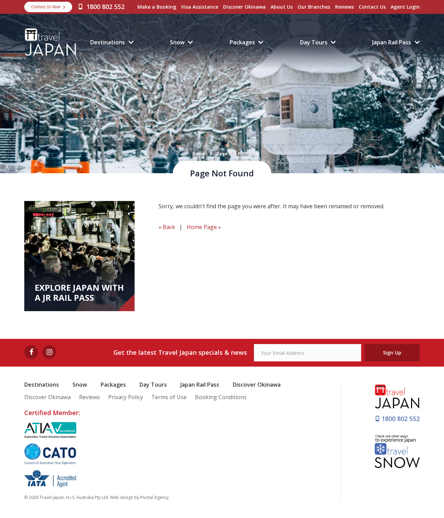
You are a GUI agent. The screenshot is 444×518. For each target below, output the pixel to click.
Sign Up (392, 352)
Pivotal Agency (154, 497)
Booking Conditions (221, 397)
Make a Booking (156, 6)
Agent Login (405, 6)
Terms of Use (169, 397)
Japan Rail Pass (391, 42)
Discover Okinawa (244, 6)
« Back (167, 227)
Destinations (107, 42)
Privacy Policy (125, 397)
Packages (242, 42)
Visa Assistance (199, 6)
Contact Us (372, 6)
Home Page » (204, 227)
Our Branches (314, 6)
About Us (282, 6)
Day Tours (313, 42)
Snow (177, 42)
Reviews (344, 6)
